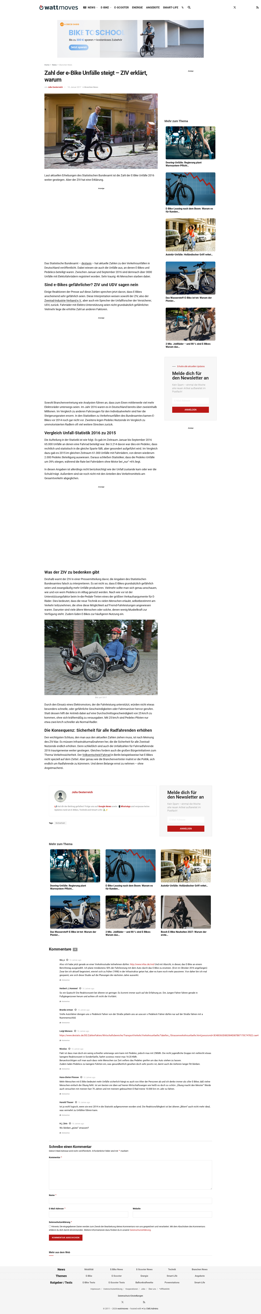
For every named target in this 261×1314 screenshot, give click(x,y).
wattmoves (123, 1308)
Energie (137, 7)
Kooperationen (132, 1289)
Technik (172, 1269)
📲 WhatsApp (124, 806)
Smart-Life (170, 7)
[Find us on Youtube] (252, 7)
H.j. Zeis (63, 1123)
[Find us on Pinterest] (246, 7)
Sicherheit (60, 823)
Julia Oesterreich (55, 87)
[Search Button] (189, 7)
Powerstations (172, 1282)
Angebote (153, 7)
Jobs (143, 1289)
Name (53, 1195)
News (91, 7)
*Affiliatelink (164, 1289)
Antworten (66, 980)
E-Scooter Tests (117, 1282)
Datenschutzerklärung (60, 1222)
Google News (105, 806)
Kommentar (55, 1157)
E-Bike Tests (89, 1282)
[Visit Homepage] (58, 7)
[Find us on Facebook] (229, 7)
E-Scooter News (144, 1269)
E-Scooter (121, 7)
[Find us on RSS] (257, 7)
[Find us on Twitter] (234, 7)
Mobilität (88, 1269)
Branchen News (65, 65)
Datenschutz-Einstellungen (130, 1296)
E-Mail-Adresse (57, 1208)
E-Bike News (116, 1269)
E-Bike (105, 7)
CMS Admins (152, 1308)
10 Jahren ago (75, 960)
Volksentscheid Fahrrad (96, 754)
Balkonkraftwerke (144, 1282)
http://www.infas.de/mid (142, 964)
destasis (86, 263)
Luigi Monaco (66, 1031)
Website (137, 1208)
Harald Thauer (66, 1102)
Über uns (152, 1289)
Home (46, 65)
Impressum (95, 1289)
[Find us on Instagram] (240, 7)
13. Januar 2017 (74, 87)
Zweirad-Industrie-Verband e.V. (62, 300)
